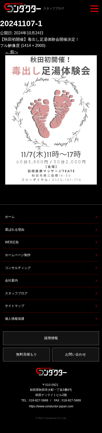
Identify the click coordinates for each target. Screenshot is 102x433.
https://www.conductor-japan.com (51, 406)
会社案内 (11, 280)
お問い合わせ (75, 354)
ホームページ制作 (18, 255)
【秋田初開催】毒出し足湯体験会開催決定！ (39, 39)
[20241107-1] (51, 120)
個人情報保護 (14, 318)
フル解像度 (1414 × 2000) (22, 45)
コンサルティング (18, 268)
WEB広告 (12, 242)
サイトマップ (14, 306)
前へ (11, 52)
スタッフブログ (16, 293)
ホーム (10, 217)
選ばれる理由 (14, 229)
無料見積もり (26, 354)
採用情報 (51, 338)
